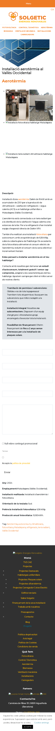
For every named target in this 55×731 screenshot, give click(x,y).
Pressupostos (27, 612)
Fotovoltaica (9, 27)
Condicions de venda (28, 646)
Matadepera (20, 527)
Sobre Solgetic (27, 598)
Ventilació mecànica (25, 31)
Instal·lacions (44, 31)
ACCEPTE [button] (27, 727)
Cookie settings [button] (41, 722)
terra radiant (44, 527)
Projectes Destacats (29, 571)
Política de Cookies (27, 642)
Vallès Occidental (10, 531)
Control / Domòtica (28, 27)
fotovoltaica (42, 234)
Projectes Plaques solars (30, 579)
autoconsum (24, 524)
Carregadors (27, 34)
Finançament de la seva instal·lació (28, 603)
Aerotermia (12, 524)
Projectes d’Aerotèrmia (30, 583)
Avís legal (27, 638)
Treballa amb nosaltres (29, 607)
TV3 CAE (27, 562)
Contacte (28, 617)
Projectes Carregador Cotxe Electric (30, 587)
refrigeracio (31, 527)
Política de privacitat (27, 634)
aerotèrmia (23, 199)
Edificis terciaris (28, 593)
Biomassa (8, 31)
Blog (27, 622)
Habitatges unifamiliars (29, 575)
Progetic (27, 626)
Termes (5, 451)
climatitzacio (37, 524)
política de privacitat (21, 463)
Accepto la (16, 463)
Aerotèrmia (46, 27)
